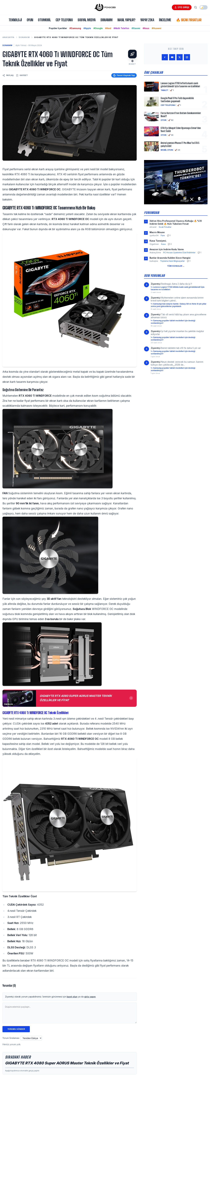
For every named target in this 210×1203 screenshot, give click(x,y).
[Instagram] (187, 57)
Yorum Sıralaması (10, 1038)
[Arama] (195, 7)
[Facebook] (165, 57)
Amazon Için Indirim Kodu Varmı (167, 249)
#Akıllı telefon (121, 28)
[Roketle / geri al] (132, 54)
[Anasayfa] (104, 7)
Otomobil (44, 20)
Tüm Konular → (176, 266)
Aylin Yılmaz (21, 45)
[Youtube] (172, 57)
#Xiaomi (136, 28)
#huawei (156, 28)
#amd (108, 28)
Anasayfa (8, 37)
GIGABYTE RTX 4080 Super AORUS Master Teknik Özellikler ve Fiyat (67, 1063)
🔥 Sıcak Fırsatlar (188, 20)
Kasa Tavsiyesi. (158, 240)
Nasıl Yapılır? (126, 20)
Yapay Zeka (147, 20)
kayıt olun (72, 996)
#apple (87, 28)
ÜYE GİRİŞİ (183, 7)
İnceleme (165, 20)
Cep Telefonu (64, 20)
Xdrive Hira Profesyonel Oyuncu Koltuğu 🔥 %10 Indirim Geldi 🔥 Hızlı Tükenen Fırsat (176, 222)
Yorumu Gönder (16, 1029)
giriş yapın (90, 996)
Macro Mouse (157, 232)
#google (98, 28)
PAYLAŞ (10, 75)
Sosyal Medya (86, 20)
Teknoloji (15, 20)
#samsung (75, 28)
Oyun (30, 20)
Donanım (107, 20)
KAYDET (24, 75)
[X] (179, 57)
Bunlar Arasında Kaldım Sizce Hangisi (170, 257)
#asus (146, 28)
